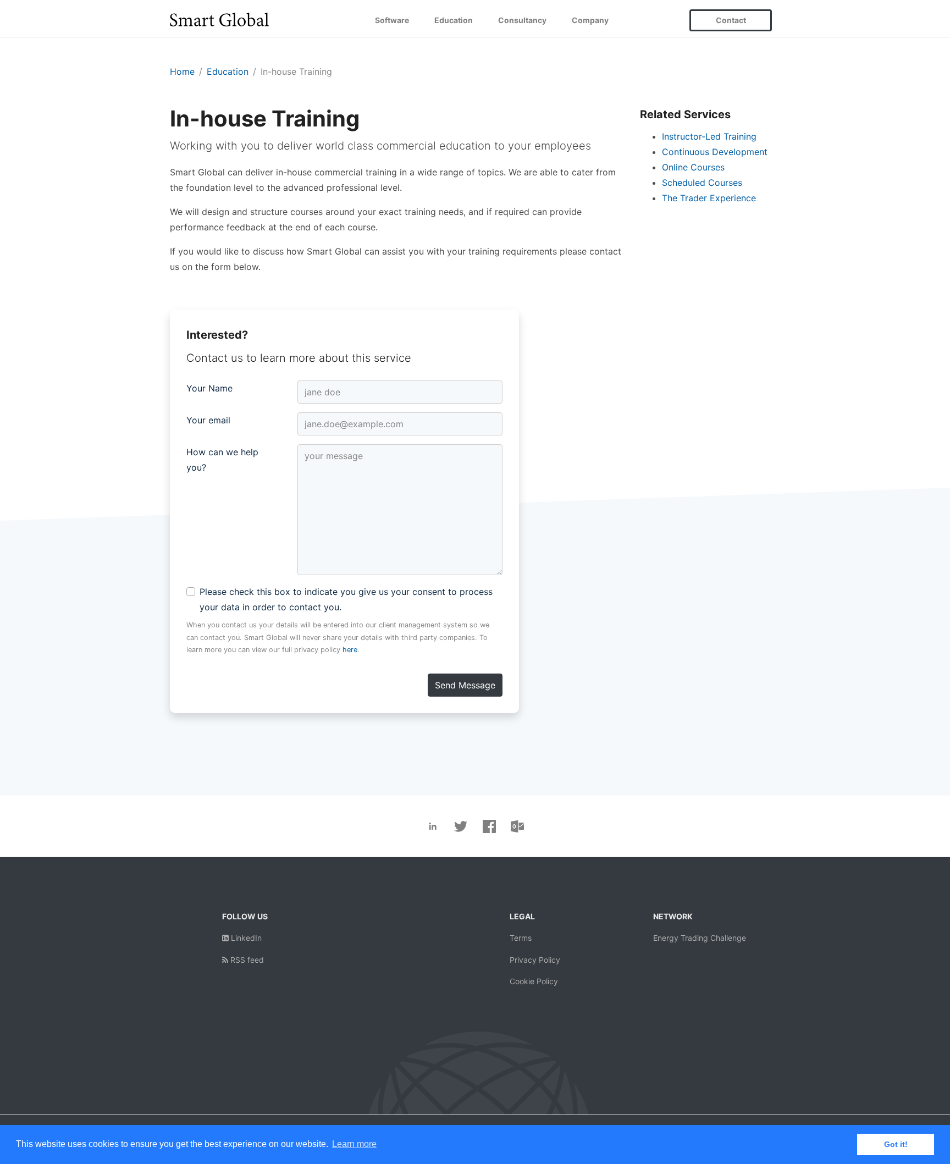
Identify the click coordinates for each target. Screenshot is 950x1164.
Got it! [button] (896, 1144)
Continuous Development (714, 151)
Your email (208, 420)
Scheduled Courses (702, 182)
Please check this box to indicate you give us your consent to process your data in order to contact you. (346, 599)
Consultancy (522, 20)
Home (182, 71)
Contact (731, 20)
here (350, 650)
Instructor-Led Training (709, 136)
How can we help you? (222, 459)
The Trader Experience (709, 197)
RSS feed (246, 959)
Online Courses (693, 167)
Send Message (465, 685)
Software (392, 20)
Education (453, 20)
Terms (521, 937)
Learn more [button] (354, 1144)
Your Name (209, 388)
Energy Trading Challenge (699, 937)
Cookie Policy (534, 981)
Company (590, 20)
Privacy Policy (535, 959)
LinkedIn (245, 937)
